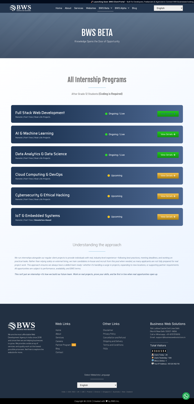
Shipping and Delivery (113, 341)
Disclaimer (108, 330)
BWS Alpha (120, 8)
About (68, 8)
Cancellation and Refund (114, 337)
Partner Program (65, 345)
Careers (59, 341)
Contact (59, 352)
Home (59, 8)
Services (78, 8)
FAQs (105, 348)
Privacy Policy (109, 333)
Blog (134, 8)
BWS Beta (104, 8)
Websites (91, 8)
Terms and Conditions (113, 345)
